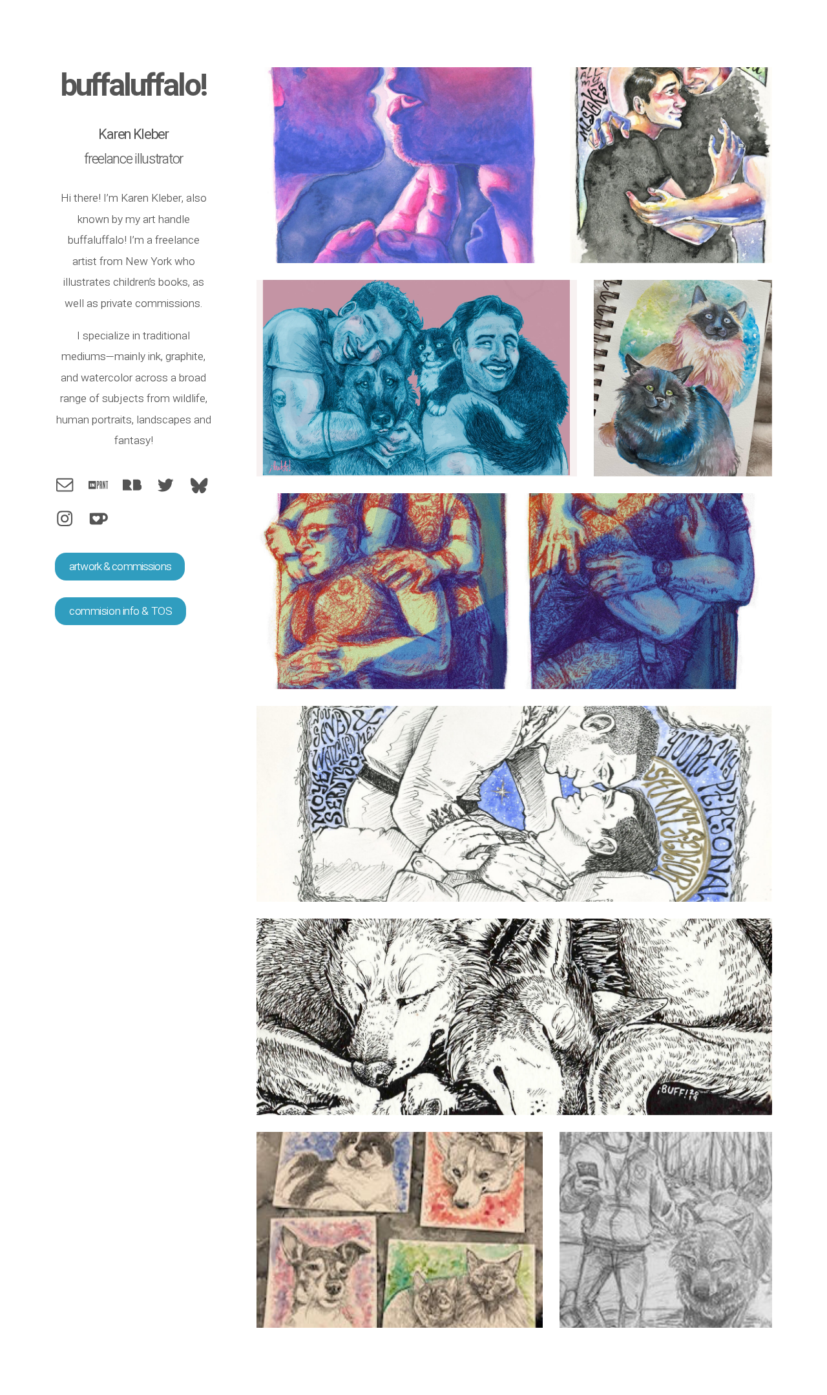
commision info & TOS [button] (120, 611)
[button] (64, 485)
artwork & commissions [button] (120, 567)
